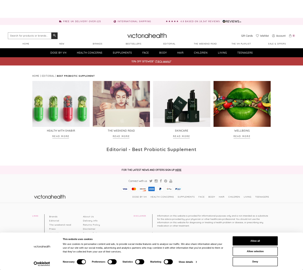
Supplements (122, 52)
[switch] (112, 261)
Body (163, 52)
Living (222, 52)
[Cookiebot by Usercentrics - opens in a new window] (42, 263)
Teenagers (245, 52)
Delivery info (90, 220)
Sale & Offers (277, 43)
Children (201, 52)
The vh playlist (241, 43)
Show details (186, 262)
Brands (97, 43)
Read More (60, 136)
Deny (255, 261)
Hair (180, 52)
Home (26, 43)
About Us (88, 216)
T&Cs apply (163, 61)
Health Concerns (89, 52)
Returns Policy (91, 224)
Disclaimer (89, 228)
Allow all (255, 240)
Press (52, 228)
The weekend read (205, 43)
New (61, 43)
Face (145, 52)
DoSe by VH (58, 52)
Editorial (169, 43)
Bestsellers (133, 43)
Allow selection (255, 251)
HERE (178, 169)
